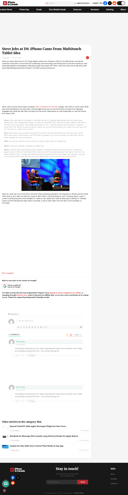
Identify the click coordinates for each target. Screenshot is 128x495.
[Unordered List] (32, 327)
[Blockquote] (35, 327)
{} (43, 327)
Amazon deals (83, 3)
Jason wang (20, 341)
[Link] (40, 327)
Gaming (110, 9)
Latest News (6, 9)
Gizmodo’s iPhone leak (48, 107)
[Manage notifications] (4, 490)
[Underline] (23, 327)
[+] (46, 327)
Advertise (114, 479)
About (112, 474)
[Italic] (21, 327)
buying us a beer (56, 293)
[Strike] (26, 327)
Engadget (9, 273)
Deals (39, 9)
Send (83, 482)
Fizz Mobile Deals (57, 9)
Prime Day (24, 9)
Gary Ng (6, 57)
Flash (37, 107)
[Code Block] (37, 327)
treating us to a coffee (72, 293)
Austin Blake (15, 430)
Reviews (95, 9)
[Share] (87, 57)
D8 (4, 273)
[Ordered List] (29, 327)
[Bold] (18, 327)
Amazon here (21, 295)
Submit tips (98, 3)
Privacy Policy (79, 493)
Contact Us (114, 483)
